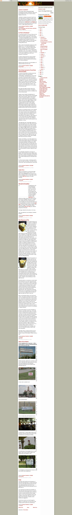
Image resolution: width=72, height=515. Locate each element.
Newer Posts (21, 507)
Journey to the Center (43, 82)
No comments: (21, 27)
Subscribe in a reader (41, 9)
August (42, 57)
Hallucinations (30, 197)
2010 (40, 70)
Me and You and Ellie (42, 86)
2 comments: (21, 180)
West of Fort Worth (24, 341)
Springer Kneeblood (48, 16)
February (42, 67)
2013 (40, 32)
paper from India (27, 206)
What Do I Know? (42, 92)
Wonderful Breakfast (24, 184)
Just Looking (41, 83)
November (42, 52)
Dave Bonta (23, 28)
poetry (20, 29)
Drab (20, 480)
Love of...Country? (23, 9)
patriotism (34, 28)
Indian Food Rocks (42, 81)
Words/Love (41, 93)
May (41, 62)
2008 (40, 74)
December (42, 37)
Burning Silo (41, 79)
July (41, 59)
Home (28, 507)
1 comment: (21, 216)
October (42, 54)
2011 (40, 35)
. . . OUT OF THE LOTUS (43, 77)
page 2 (20, 204)
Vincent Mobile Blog (42, 91)
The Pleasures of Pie (24, 220)
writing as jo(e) (42, 94)
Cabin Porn (21, 170)
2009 (40, 72)
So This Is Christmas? (24, 32)
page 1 (36, 203)
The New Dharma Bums (43, 88)
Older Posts (35, 507)
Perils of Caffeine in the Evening (44, 87)
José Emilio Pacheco (29, 28)
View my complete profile (42, 25)
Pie (21, 338)
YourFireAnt (41, 97)
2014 (40, 30)
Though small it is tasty (43, 89)
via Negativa (23, 29)
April (41, 64)
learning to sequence (43, 85)
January (42, 69)
